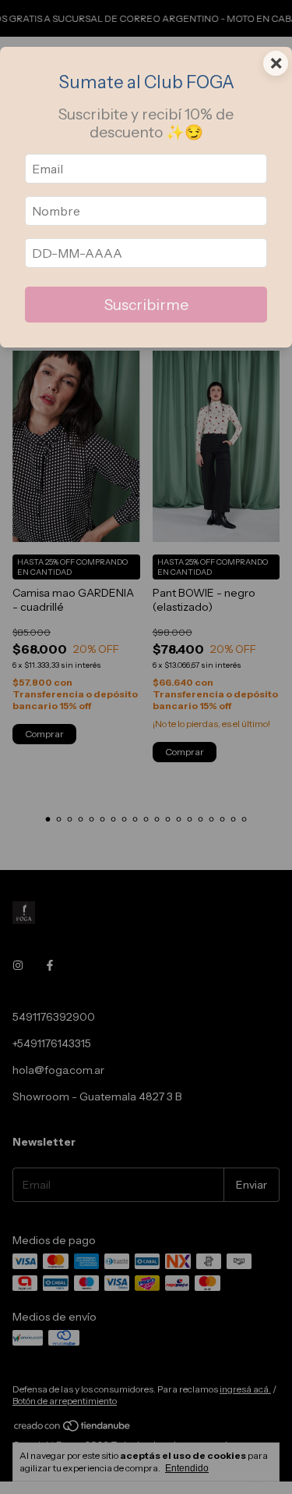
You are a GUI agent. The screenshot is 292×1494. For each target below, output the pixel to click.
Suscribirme (146, 304)
